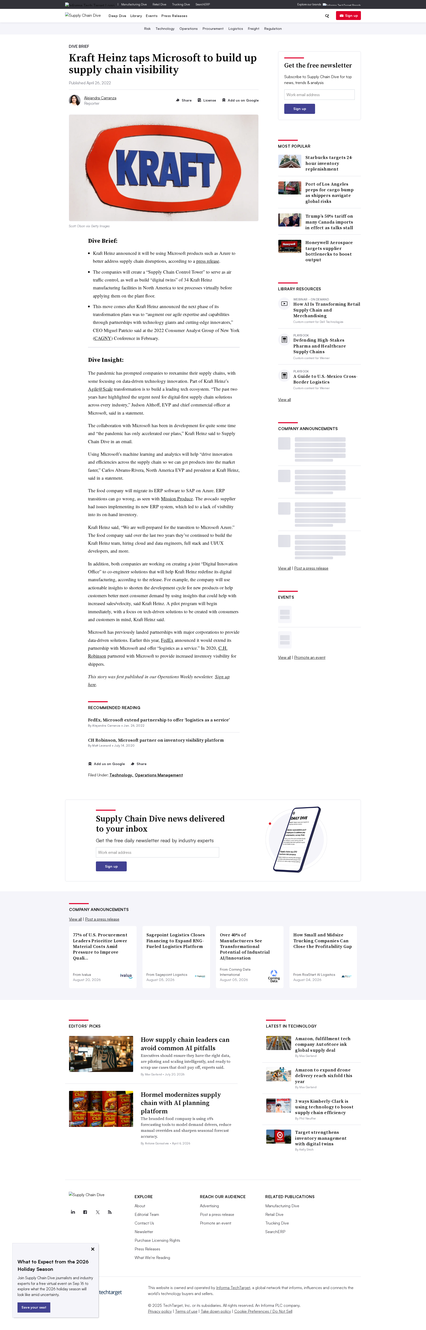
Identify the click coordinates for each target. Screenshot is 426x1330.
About (140, 1205)
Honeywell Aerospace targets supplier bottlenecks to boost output (329, 251)
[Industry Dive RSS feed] (110, 1212)
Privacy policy (160, 1311)
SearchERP (203, 4)
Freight (253, 28)
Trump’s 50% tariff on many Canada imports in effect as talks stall (329, 221)
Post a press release (311, 568)
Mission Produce (177, 498)
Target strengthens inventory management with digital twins (321, 1138)
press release (207, 261)
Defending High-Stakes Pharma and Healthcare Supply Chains (319, 345)
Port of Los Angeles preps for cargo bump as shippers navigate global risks (329, 192)
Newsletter (144, 1231)
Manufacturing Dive (134, 4)
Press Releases (174, 16)
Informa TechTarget (233, 1287)
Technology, (121, 774)
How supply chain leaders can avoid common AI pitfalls (185, 1043)
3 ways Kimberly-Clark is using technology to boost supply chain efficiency (324, 1107)
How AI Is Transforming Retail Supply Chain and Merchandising (326, 309)
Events (152, 16)
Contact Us (144, 1223)
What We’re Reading (152, 1257)
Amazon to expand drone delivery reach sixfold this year (323, 1076)
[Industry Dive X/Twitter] (97, 1212)
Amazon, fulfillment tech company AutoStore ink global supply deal (323, 1044)
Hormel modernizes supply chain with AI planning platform (181, 1103)
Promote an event (309, 657)
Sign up (351, 15)
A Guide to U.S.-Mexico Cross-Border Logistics (325, 379)
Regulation (273, 28)
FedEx (167, 640)
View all (284, 399)
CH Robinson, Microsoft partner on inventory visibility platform (156, 740)
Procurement (213, 28)
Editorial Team (147, 1214)
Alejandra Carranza (100, 97)
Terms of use (186, 1311)
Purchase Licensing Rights (157, 1240)
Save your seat (33, 1307)
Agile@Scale (100, 389)
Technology (165, 28)
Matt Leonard (101, 745)
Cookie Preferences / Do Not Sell (263, 1311)
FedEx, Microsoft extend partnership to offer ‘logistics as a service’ (159, 720)
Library (136, 16)
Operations (188, 28)
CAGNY (102, 338)
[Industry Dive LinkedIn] (73, 1212)
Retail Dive (159, 4)
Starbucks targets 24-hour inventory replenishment (329, 163)
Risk (147, 28)
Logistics (236, 28)
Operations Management (159, 774)
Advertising (209, 1205)
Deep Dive (117, 16)
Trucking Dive (181, 4)
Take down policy (216, 1311)
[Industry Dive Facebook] (85, 1212)
